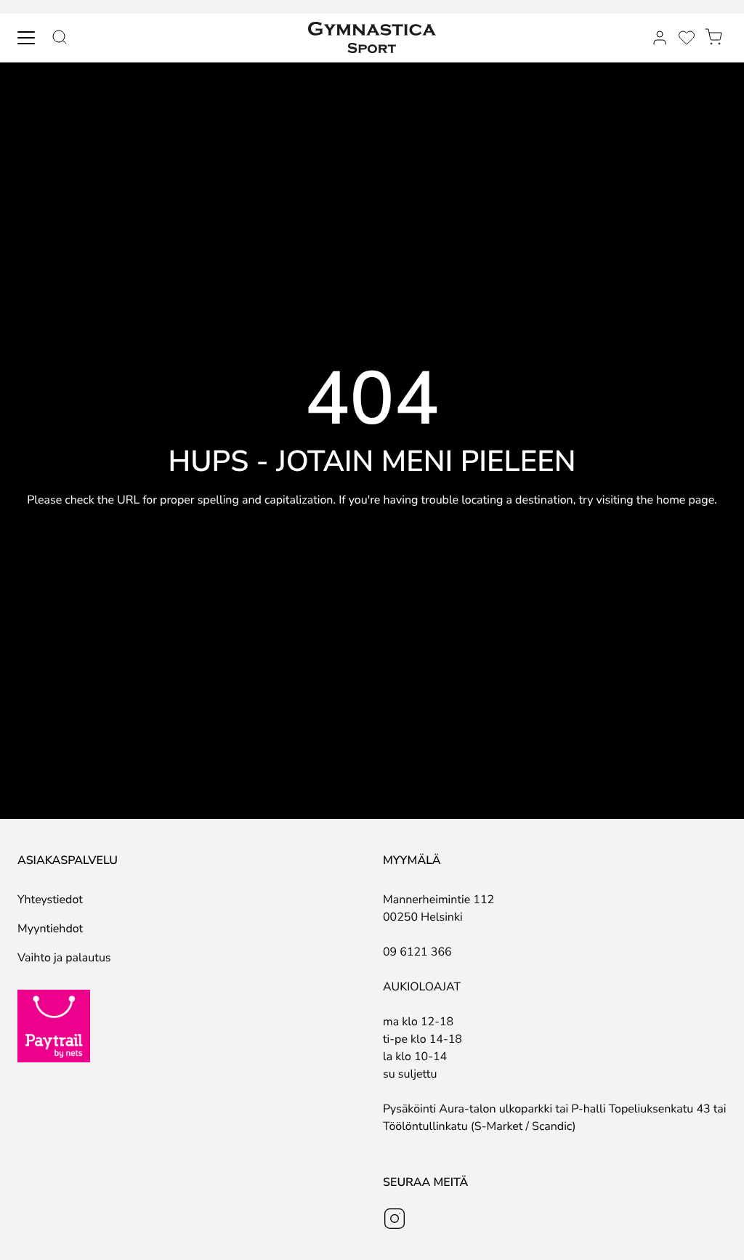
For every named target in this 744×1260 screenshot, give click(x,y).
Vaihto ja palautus (64, 958)
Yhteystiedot (50, 900)
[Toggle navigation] (26, 37)
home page (685, 500)
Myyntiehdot (50, 929)
